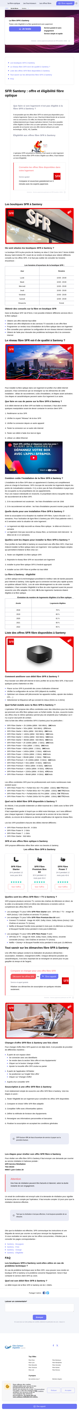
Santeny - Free (13, 1247)
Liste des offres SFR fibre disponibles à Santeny (30, 71)
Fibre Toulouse (33, 1367)
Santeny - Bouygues (15, 1244)
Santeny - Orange (14, 1250)
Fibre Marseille (33, 1365)
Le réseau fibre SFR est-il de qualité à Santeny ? (30, 67)
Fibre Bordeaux (56, 1360)
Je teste (26, 29)
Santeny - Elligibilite (15, 1253)
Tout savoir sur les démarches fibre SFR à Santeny (31, 75)
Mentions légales (57, 1379)
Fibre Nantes (56, 1367)
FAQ (12, 79)
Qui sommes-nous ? (34, 1379)
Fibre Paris (32, 1360)
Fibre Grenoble (56, 1365)
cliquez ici (62, 1322)
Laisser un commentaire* (16, 1301)
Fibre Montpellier (57, 1362)
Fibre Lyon (32, 1362)
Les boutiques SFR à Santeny (22, 63)
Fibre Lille (31, 1370)
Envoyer (39, 1317)
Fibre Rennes (56, 1370)
